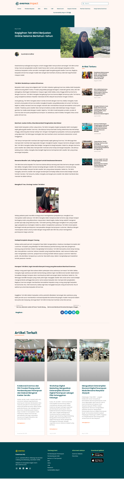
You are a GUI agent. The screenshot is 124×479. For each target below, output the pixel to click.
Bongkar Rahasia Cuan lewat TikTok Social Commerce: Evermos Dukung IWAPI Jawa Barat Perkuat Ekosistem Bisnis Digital (101, 110)
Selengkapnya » (21, 423)
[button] (62, 312)
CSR (52, 9)
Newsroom (60, 9)
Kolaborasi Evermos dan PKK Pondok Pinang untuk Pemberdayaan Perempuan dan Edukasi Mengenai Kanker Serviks (29, 390)
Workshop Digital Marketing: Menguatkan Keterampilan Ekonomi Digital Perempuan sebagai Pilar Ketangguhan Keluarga (62, 392)
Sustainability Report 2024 (61, 12)
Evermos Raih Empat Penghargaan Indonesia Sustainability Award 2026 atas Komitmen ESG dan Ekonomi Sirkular (101, 127)
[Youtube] (26, 468)
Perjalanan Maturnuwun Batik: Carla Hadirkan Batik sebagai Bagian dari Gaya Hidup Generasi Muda (101, 75)
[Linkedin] (23, 468)
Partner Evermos (85, 9)
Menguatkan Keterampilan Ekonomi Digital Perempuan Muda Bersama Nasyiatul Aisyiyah (94, 389)
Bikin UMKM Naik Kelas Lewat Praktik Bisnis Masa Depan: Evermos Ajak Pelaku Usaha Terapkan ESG (101, 92)
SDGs (45, 9)
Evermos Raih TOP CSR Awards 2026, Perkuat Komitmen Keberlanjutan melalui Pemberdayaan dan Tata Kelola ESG (101, 163)
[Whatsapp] (30, 468)
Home (19, 9)
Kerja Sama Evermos (100, 9)
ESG (39, 9)
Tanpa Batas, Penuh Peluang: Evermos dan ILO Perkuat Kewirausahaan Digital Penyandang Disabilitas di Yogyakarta (101, 145)
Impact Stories (71, 9)
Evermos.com (22, 464)
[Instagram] (16, 468)
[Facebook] (20, 468)
